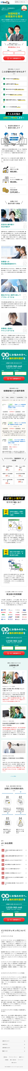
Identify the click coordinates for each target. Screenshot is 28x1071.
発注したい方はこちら (21, 1)
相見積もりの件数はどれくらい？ (11, 874)
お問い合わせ (14, 1064)
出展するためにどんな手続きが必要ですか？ (13, 879)
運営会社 (5, 1058)
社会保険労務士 (20, 397)
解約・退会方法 (13, 1061)
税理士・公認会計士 (10, 397)
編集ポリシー (21, 1058)
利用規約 (6, 1061)
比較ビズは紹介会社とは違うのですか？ (12, 852)
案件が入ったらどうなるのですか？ (12, 862)
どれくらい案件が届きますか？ (11, 870)
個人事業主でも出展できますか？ (11, 866)
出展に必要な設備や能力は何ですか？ (13, 857)
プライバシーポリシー (13, 1058)
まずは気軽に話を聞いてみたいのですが (13, 885)
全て (3, 397)
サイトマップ (20, 1061)
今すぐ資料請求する (15, 58)
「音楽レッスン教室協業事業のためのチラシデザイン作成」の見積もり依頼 (17, 425)
